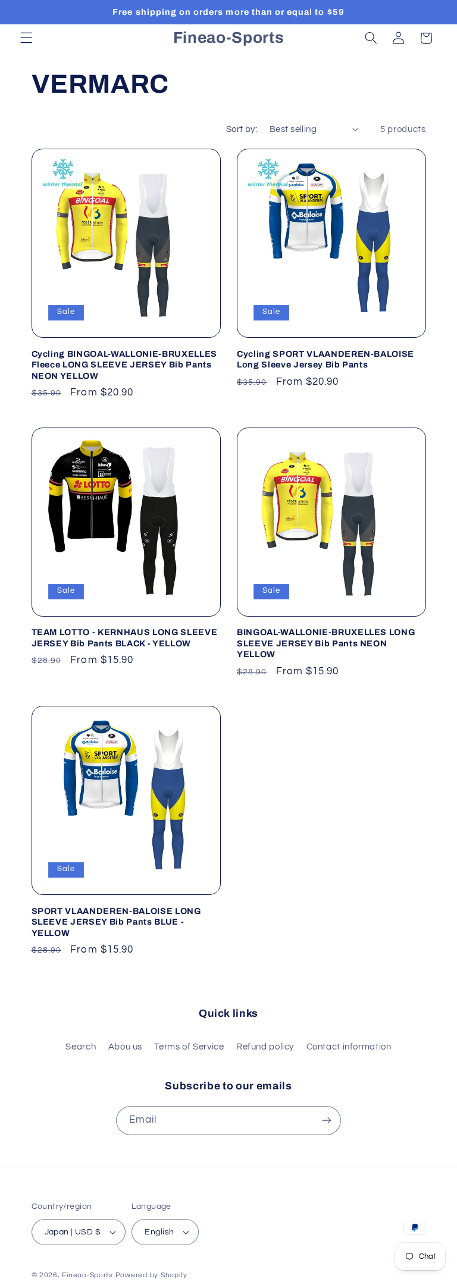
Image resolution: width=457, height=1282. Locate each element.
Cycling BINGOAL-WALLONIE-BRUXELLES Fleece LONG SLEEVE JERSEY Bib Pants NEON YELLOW (124, 365)
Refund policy (265, 1046)
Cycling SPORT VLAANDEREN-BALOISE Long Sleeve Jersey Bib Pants (325, 359)
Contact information (349, 1046)
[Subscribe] (326, 1120)
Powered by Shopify (151, 1275)
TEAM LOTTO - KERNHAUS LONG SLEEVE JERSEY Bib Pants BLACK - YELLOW (125, 637)
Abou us (125, 1046)
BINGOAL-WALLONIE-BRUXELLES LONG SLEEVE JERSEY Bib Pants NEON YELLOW (326, 643)
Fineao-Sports (87, 1275)
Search (80, 1046)
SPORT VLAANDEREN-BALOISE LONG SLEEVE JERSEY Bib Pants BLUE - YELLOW (116, 922)
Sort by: (241, 129)
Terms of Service (189, 1046)
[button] (26, 38)
